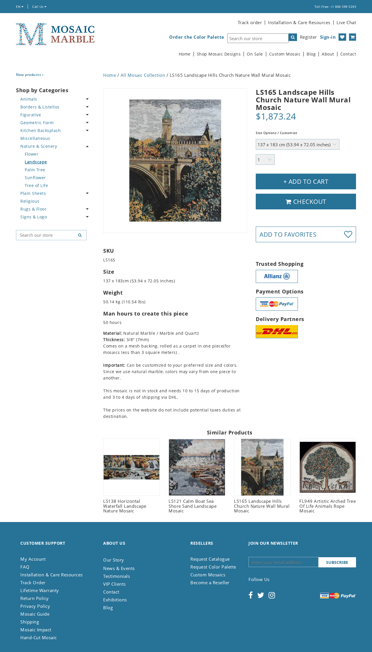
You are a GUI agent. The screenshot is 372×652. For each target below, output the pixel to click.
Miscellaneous (35, 138)
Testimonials (116, 576)
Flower (31, 154)
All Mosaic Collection (143, 75)
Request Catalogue (210, 559)
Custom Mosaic (285, 54)
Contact (348, 54)
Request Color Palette (213, 567)
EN (19, 6)
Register (308, 37)
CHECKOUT (308, 201)
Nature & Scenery (38, 146)
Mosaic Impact (35, 630)
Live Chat (346, 22)
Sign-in (328, 37)
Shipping (29, 622)
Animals (28, 99)
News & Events (119, 568)
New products (29, 74)
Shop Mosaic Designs (219, 54)
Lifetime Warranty (39, 590)
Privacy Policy (35, 606)
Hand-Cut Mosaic (38, 637)
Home (185, 54)
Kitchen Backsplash (40, 130)
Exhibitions (115, 600)
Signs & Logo (33, 217)
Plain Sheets (33, 193)
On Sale (255, 54)
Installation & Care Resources (299, 22)
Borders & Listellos (40, 107)
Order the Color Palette (196, 37)
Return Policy (34, 598)
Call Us (38, 6)
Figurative (30, 115)
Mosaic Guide (34, 614)
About (328, 54)
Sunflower (35, 177)
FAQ (25, 567)
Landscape (36, 162)
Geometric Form (36, 122)
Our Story (113, 560)
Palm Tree (35, 170)
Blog (311, 54)
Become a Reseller (210, 582)
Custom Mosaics (207, 575)
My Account (33, 559)
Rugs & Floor (33, 209)
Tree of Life (36, 185)
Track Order (33, 582)
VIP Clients (114, 584)
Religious (30, 201)
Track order (250, 22)
